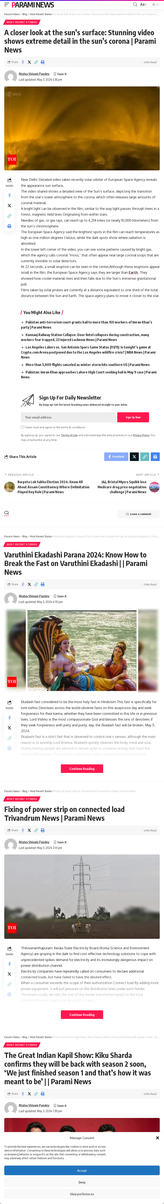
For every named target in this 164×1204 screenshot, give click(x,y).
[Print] (42, 62)
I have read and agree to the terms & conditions (55, 427)
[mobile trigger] (8, 4)
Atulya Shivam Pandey (34, 74)
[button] (157, 1138)
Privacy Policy (141, 435)
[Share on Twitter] (29, 62)
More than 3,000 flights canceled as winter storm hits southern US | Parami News (88, 365)
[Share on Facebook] (23, 62)
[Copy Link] (36, 62)
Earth (133, 272)
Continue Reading (82, 769)
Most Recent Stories (22, 22)
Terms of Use (69, 435)
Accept (82, 1170)
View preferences (82, 1194)
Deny (82, 1182)
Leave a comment (140, 514)
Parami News (33, 4)
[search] (135, 4)
